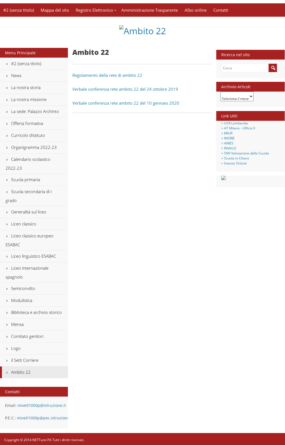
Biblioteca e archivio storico (36, 312)
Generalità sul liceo (28, 212)
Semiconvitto (23, 288)
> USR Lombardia (234, 123)
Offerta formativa (27, 123)
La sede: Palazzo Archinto (35, 111)
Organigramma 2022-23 (34, 147)
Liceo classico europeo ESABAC (29, 240)
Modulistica (21, 300)
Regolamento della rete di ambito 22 (107, 75)
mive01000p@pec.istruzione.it (45, 418)
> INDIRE (228, 138)
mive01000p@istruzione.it (42, 405)
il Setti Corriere (24, 360)
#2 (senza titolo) (18, 10)
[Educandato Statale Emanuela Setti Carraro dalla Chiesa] (142, 31)
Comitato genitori (27, 336)
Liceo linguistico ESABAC (33, 256)
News (16, 75)
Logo (16, 348)
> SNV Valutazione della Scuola (245, 153)
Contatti (220, 10)
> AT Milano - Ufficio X (238, 128)
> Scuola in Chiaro (235, 158)
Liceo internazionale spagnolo (27, 272)
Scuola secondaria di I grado (29, 196)
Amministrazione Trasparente (149, 10)
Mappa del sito (55, 10)
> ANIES (227, 143)
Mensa (17, 324)
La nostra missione (28, 99)
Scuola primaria (25, 179)
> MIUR (226, 133)
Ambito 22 (21, 372)
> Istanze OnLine (234, 163)
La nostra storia (26, 87)
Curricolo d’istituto (28, 135)
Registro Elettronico (94, 10)
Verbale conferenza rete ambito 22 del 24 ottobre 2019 (125, 89)
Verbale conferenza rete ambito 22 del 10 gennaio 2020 (125, 103)
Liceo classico (23, 224)
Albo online (196, 10)
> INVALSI (228, 148)
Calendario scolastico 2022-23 (28, 163)
